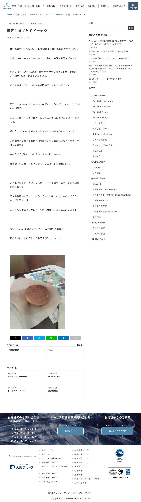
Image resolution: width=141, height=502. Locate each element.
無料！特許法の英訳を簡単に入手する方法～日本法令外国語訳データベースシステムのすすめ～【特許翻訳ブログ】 (111, 68)
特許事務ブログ (98, 178)
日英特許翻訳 (99, 233)
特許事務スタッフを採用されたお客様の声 (112, 195)
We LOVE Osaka (100, 112)
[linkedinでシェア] (63, 338)
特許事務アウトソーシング (105, 189)
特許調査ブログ (98, 239)
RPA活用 (97, 183)
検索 (91, 23)
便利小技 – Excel (100, 128)
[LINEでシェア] (51, 338)
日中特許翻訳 (99, 228)
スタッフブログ (98, 95)
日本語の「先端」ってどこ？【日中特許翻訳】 (110, 58)
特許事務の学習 (100, 206)
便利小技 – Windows (102, 134)
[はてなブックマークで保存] (39, 338)
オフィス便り (99, 123)
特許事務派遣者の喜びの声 (105, 211)
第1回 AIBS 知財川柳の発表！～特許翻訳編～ (109, 51)
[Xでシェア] (15, 338)
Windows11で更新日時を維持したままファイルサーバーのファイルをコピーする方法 (111, 42)
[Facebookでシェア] (27, 338)
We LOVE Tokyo (100, 117)
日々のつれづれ (37, 23)
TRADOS (97, 167)
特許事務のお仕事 (101, 200)
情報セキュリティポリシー (60, 492)
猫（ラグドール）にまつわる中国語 (105, 78)
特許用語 (97, 217)
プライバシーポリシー (83, 492)
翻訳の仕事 (98, 150)
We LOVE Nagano (101, 106)
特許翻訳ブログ (98, 222)
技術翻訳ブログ (98, 161)
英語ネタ (97, 156)
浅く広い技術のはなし (103, 145)
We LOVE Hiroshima (16, 23)
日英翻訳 (97, 172)
